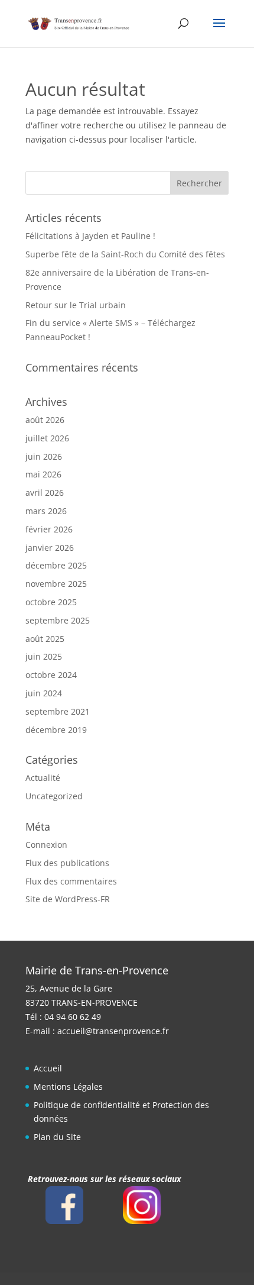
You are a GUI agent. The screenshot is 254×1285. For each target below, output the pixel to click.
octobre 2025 (51, 602)
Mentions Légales (68, 1086)
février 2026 (49, 529)
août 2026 (44, 419)
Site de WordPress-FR (67, 899)
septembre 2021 (57, 711)
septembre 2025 (57, 620)
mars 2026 (46, 510)
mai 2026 (43, 474)
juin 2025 (43, 656)
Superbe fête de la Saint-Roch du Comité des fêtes (125, 254)
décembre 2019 (56, 729)
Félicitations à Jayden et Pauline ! (90, 235)
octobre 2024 (51, 674)
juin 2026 (43, 456)
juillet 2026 (47, 438)
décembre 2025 (56, 565)
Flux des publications (67, 862)
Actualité (42, 777)
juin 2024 (43, 693)
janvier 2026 (49, 547)
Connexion (46, 844)
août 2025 (44, 638)
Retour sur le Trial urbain (75, 305)
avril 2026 (44, 492)
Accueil (48, 1068)
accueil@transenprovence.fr (113, 1031)
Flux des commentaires (71, 881)
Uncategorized (54, 796)
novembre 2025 (56, 583)
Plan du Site (57, 1136)
